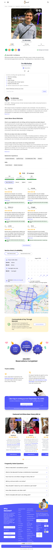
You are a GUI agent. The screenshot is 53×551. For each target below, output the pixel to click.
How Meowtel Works (30, 514)
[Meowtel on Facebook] (45, 526)
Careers (28, 522)
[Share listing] (37, 10)
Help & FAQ (29, 525)
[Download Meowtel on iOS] (45, 532)
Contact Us (38, 523)
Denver (19, 520)
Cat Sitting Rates (30, 516)
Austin (19, 512)
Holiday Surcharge (17, 280)
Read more (7, 200)
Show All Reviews (26, 245)
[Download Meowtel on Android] (47, 532)
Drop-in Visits (29, 531)
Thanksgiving (29, 540)
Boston (19, 514)
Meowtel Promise (9, 378)
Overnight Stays (30, 533)
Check (44, 91)
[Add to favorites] (40, 10)
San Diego (20, 536)
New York (20, 527)
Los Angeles (20, 523)
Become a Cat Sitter (42, 521)
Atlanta (19, 510)
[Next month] (47, 258)
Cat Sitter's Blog (30, 527)
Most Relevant (9, 182)
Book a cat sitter (9, 527)
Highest (23, 182)
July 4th (28, 538)
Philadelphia (20, 531)
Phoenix (19, 533)
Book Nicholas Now (26, 404)
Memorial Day (29, 536)
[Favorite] (24, 71)
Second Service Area (25, 253)
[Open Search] (48, 2)
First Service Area (11, 253)
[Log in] (8, 2)
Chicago (20, 516)
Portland (19, 534)
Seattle (19, 540)
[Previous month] (28, 258)
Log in (9, 533)
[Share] (28, 71)
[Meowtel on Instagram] (47, 526)
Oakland (20, 529)
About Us (28, 512)
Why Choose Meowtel (31, 518)
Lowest (30, 182)
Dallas (19, 518)
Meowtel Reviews (30, 520)
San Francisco (21, 538)
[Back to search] (5, 2)
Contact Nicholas (40, 324)
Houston (19, 521)
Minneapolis (20, 525)
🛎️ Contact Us (39, 534)
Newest (17, 182)
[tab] (23, 459)
